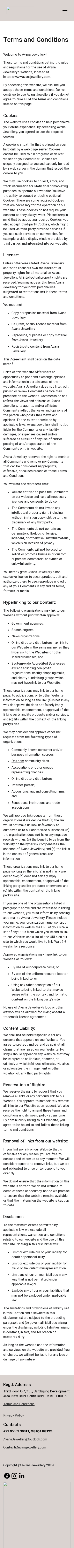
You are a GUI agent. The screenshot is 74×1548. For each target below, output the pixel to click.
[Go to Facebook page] (7, 1476)
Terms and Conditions (19, 1404)
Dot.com (18, 761)
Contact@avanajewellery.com (24, 1447)
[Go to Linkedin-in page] (22, 1476)
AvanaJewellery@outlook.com (25, 1439)
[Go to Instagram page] (14, 1476)
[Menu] (64, 10)
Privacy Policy (13, 1415)
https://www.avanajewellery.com (26, 77)
